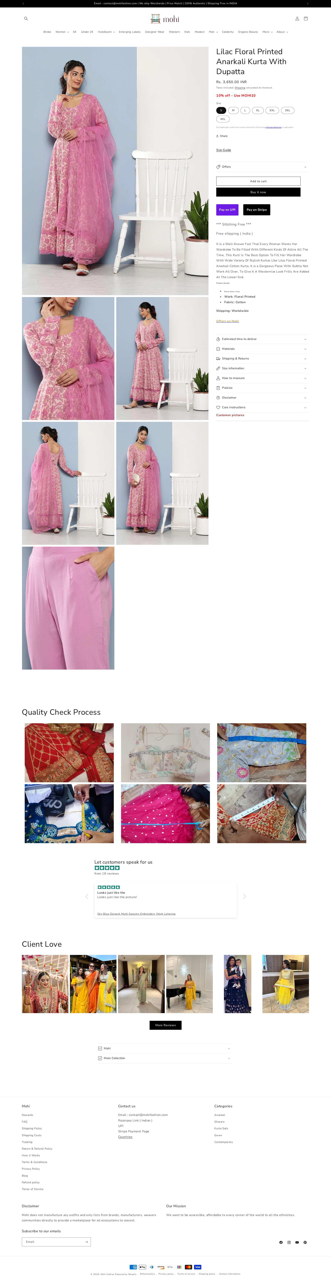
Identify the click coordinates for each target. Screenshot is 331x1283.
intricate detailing (273, 127)
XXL (272, 110)
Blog (25, 1176)
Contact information (229, 1273)
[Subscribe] (86, 1241)
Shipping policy (207, 1273)
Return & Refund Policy (37, 1149)
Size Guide (223, 150)
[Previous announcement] (23, 3)
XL (258, 110)
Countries (125, 1137)
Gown (218, 1135)
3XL (287, 110)
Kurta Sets (221, 1128)
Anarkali (219, 1115)
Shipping (240, 87)
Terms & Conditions (35, 1162)
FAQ (25, 1122)
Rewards (27, 1115)
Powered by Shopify (126, 1274)
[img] (167, 868)
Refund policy (31, 1182)
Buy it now (258, 192)
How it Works (31, 1155)
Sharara (219, 1122)
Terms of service (186, 1273)
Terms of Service (32, 1189)
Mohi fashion (107, 1274)
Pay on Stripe (257, 210)
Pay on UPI (227, 210)
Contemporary (223, 1142)
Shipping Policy (32, 1128)
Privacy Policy (31, 1169)
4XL (223, 119)
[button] (26, 18)
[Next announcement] (308, 3)
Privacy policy (166, 1273)
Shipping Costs (32, 1135)
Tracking (27, 1142)
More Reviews (165, 1025)
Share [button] (224, 136)
